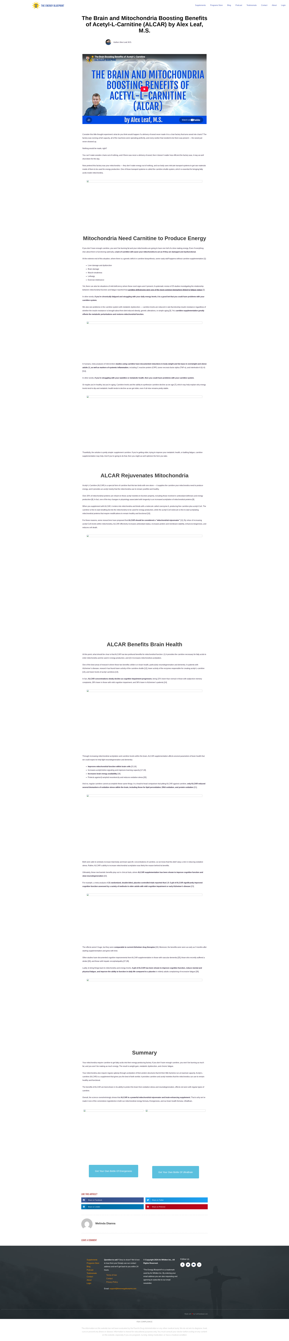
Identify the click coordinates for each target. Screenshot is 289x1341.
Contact (264, 5)
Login (283, 5)
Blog (229, 5)
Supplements (200, 5)
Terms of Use (111, 1275)
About (274, 5)
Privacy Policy (112, 1282)
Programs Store (216, 5)
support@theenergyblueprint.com (123, 1289)
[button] (112, 1200)
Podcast (238, 5)
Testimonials (252, 5)
